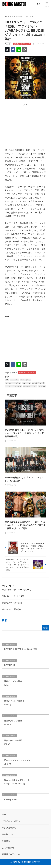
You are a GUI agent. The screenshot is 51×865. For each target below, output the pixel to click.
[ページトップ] (45, 859)
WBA (16, 380)
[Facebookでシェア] (13, 49)
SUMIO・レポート (13, 596)
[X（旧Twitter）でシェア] (7, 49)
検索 (4, 620)
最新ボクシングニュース (25, 16)
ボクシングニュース (30, 386)
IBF (12, 380)
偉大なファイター (12, 602)
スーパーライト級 (38, 383)
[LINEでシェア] (18, 49)
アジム (28, 380)
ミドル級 (42, 386)
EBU (6, 380)
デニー (7, 386)
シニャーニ (26, 383)
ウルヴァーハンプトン (12, 383)
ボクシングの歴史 (11, 609)
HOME (10, 16)
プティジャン (16, 386)
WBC (22, 380)
